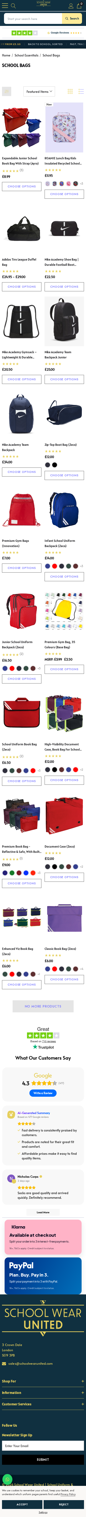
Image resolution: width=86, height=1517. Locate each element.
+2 (81, 769)
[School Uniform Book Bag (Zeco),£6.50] (21, 713)
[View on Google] (11, 1178)
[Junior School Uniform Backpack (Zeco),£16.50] (21, 611)
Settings (43, 1512)
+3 (81, 183)
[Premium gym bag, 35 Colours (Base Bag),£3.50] (64, 611)
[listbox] (39, 91)
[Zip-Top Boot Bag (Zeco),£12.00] (64, 414)
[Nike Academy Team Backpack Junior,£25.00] (64, 321)
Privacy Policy (68, 1494)
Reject (64, 1504)
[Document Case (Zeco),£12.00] (64, 816)
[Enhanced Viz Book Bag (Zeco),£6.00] (21, 918)
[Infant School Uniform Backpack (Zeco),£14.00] (64, 510)
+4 (81, 969)
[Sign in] (71, 5)
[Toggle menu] (5, 6)
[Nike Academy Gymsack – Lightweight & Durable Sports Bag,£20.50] (21, 321)
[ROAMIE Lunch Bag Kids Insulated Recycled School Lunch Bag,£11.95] (64, 127)
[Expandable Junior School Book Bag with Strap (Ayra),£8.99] (21, 127)
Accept (22, 1504)
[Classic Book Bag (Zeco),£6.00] (64, 918)
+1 (38, 974)
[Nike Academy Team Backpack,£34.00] (21, 414)
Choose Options (22, 186)
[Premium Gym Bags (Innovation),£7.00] (21, 510)
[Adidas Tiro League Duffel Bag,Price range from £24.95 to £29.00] (21, 229)
